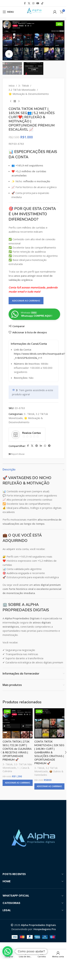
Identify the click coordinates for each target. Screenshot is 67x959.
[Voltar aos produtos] (15, 101)
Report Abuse (18, 454)
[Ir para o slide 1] (32, 57)
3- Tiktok (23, 85)
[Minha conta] (54, 11)
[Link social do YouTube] (37, 3)
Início (12, 85)
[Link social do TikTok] (42, 3)
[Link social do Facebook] (25, 3)
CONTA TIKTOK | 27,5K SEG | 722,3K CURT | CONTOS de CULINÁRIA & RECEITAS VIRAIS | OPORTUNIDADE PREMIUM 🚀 (17, 750)
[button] (6, 40)
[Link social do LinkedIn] (41, 445)
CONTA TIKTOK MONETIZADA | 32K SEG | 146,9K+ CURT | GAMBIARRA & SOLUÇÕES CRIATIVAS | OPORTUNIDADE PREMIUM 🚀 (49, 752)
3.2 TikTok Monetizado (22, 89)
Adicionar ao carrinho (26, 300)
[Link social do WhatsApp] (45, 445)
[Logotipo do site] (33, 11)
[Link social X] (29, 3)
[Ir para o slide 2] (35, 57)
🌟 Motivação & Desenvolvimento (29, 94)
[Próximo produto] (19, 101)
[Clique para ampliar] (9, 54)
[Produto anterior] (11, 101)
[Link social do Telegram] (49, 445)
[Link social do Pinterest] (36, 445)
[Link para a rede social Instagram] (33, 3)
